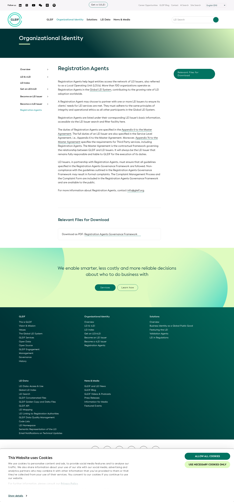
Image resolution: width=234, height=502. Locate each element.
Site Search (196, 5)
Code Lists (24, 421)
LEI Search (24, 394)
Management (26, 353)
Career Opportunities (148, 5)
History (22, 361)
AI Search (184, 5)
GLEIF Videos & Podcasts (97, 394)
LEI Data (105, 19)
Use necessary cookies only (207, 464)
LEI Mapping (25, 409)
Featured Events (93, 405)
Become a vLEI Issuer (31, 104)
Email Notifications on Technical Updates (40, 433)
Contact (174, 5)
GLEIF (50, 19)
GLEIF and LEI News (95, 386)
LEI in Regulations (159, 337)
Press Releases (91, 397)
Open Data (25, 341)
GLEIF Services (26, 337)
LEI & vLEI (25, 77)
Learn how (127, 287)
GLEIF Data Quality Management (37, 417)
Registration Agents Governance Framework (110, 234)
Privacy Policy (69, 483)
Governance (25, 357)
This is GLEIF (25, 322)
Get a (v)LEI (98, 4)
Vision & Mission (27, 325)
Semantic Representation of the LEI (38, 429)
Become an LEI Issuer (31, 96)
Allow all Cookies (207, 456)
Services (105, 287)
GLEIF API (24, 405)
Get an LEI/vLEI (28, 89)
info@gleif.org (135, 190)
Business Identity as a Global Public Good (171, 325)
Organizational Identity (70, 19)
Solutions (92, 19)
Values (22, 329)
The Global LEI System (30, 333)
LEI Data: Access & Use (31, 386)
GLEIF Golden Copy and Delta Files (37, 401)
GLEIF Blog (164, 5)
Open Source (26, 345)
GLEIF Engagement (29, 349)
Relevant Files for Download (188, 74)
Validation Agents (159, 333)
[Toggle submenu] (47, 69)
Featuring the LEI (159, 329)
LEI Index (25, 83)
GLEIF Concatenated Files (32, 397)
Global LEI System (100, 89)
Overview (25, 69)
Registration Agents (31, 110)
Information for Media (96, 401)
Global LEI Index (27, 390)
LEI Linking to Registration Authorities (39, 413)
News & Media (121, 19)
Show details (15, 495)
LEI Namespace (27, 425)
